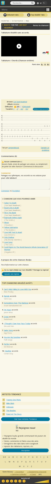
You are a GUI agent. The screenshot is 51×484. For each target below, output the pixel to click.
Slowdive (8, 225)
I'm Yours (7, 310)
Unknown (10, 407)
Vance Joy (8, 299)
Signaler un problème (45, 149)
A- (42, 64)
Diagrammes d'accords (37, 472)
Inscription (16, 191)
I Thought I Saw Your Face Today (17, 323)
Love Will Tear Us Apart (13, 232)
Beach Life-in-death (11, 208)
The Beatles (9, 230)
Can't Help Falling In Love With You (17, 289)
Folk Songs (8, 340)
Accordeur (20, 472)
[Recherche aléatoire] (41, 3)
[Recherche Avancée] (38, 3)
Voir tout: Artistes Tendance (25, 419)
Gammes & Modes (19, 474)
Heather (8, 351)
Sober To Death (10, 203)
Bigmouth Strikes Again (13, 217)
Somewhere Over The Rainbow (16, 303)
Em (27, 109)
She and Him (9, 326)
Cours (33, 474)
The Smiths (9, 220)
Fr (44, 3)
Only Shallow (9, 237)
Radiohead (8, 319)
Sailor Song (8, 330)
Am (22, 109)
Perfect (7, 344)
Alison (6, 222)
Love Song (8, 242)
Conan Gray (8, 353)
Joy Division (9, 235)
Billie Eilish (10, 403)
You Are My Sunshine (12, 337)
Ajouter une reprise (12, 274)
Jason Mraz (8, 312)
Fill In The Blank (10, 213)
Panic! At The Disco (13, 414)
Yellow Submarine (11, 227)
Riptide (6, 296)
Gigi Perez (8, 333)
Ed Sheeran (8, 347)
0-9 (4, 457)
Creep (6, 317)
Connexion (5, 191)
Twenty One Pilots (13, 400)
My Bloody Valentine (13, 240)
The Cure (8, 244)
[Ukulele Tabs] (3, 2)
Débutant (26, 106)
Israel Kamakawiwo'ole (13, 305)
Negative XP (9, 252)
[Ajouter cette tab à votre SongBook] (48, 52)
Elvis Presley (8, 292)
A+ (48, 64)
